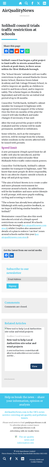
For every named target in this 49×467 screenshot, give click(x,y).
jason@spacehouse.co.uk (24, 428)
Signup (12, 286)
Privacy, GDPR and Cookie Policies (37, 461)
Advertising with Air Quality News (24, 431)
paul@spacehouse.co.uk (35, 422)
